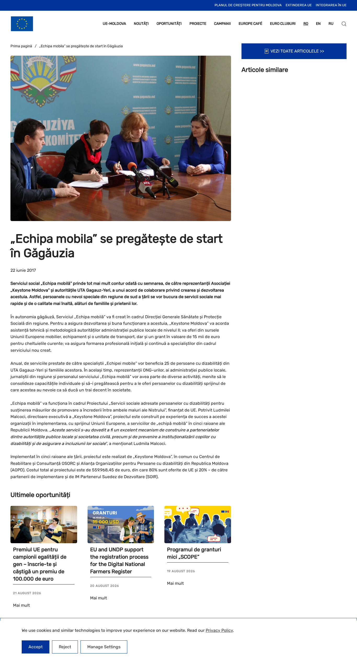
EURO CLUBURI (283, 23)
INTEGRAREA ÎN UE (331, 5)
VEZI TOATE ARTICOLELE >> (297, 51)
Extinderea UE (299, 5)
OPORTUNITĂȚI (169, 23)
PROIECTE (197, 23)
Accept (35, 646)
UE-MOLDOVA (114, 23)
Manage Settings (103, 646)
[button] (344, 24)
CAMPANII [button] (222, 23)
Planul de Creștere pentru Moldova (248, 5)
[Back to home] (21, 24)
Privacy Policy (219, 630)
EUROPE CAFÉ (250, 23)
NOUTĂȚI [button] (141, 23)
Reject (65, 646)
